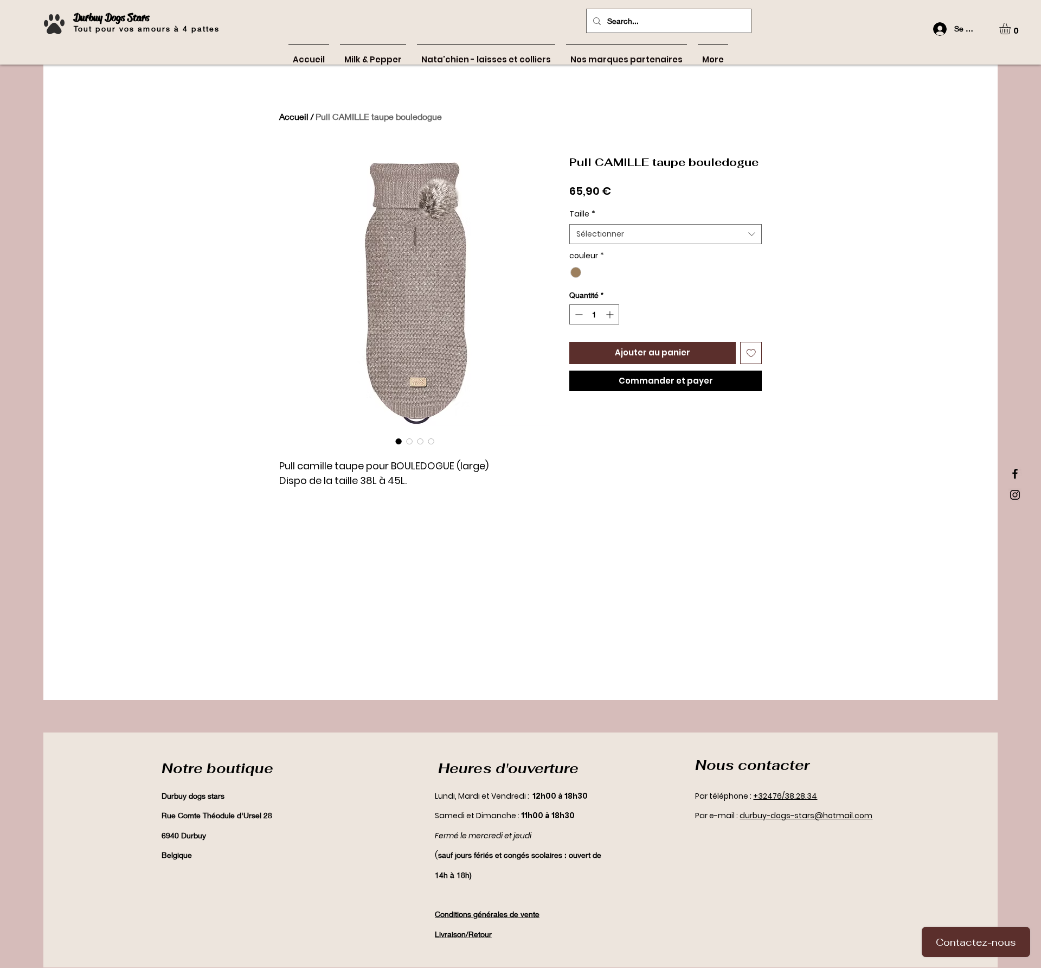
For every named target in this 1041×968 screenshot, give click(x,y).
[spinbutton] (594, 314)
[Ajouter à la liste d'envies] (751, 353)
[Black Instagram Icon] (1014, 494)
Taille (582, 214)
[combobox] (665, 234)
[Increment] (611, 314)
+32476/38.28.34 (785, 796)
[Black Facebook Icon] (1014, 473)
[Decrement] (577, 314)
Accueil (294, 116)
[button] (1011, 28)
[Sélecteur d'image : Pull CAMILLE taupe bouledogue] (398, 441)
